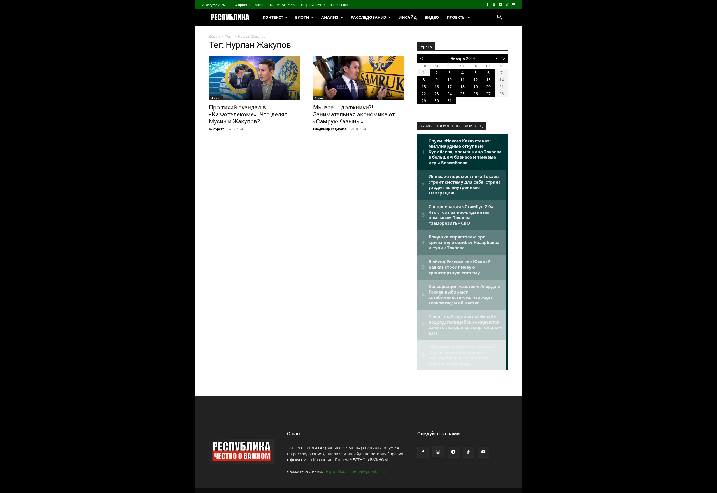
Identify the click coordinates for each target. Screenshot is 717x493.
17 (449, 86)
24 (449, 93)
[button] (499, 17)
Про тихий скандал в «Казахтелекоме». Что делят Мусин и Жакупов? (248, 114)
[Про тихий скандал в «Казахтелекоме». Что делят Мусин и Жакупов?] (254, 78)
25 (462, 93)
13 (488, 79)
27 (488, 93)
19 (475, 86)
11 (462, 79)
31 (449, 100)
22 (424, 93)
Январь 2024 (463, 58)
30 (436, 100)
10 (449, 79)
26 (475, 93)
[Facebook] (488, 4)
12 (475, 79)
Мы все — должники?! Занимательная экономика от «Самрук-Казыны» (354, 114)
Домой (214, 36)
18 (462, 86)
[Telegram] (500, 4)
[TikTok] (507, 4)
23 (436, 93)
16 (436, 86)
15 (424, 86)
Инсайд (216, 98)
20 (488, 86)
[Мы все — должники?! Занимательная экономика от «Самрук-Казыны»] (358, 78)
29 (424, 100)
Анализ (320, 98)
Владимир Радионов (330, 129)
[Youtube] (513, 4)
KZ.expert (216, 129)
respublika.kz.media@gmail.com (354, 471)
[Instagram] (494, 4)
